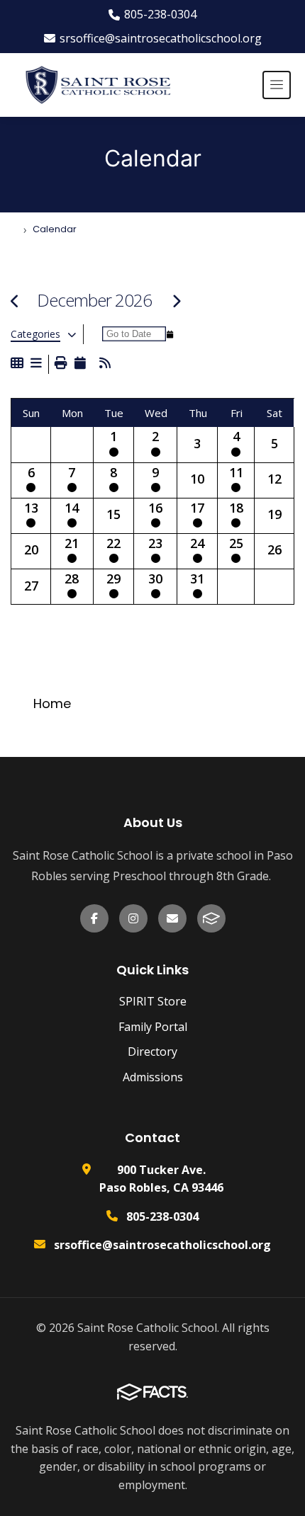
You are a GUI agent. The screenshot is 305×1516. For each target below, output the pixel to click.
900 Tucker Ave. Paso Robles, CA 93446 (161, 1179)
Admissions (153, 1077)
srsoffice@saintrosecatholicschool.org (161, 38)
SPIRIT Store (153, 1001)
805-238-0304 (160, 14)
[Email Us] (172, 918)
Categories (35, 334)
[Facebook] (94, 918)
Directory (152, 1051)
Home (52, 703)
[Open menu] (276, 85)
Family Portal (152, 1027)
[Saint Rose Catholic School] (95, 85)
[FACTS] (211, 918)
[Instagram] (133, 918)
